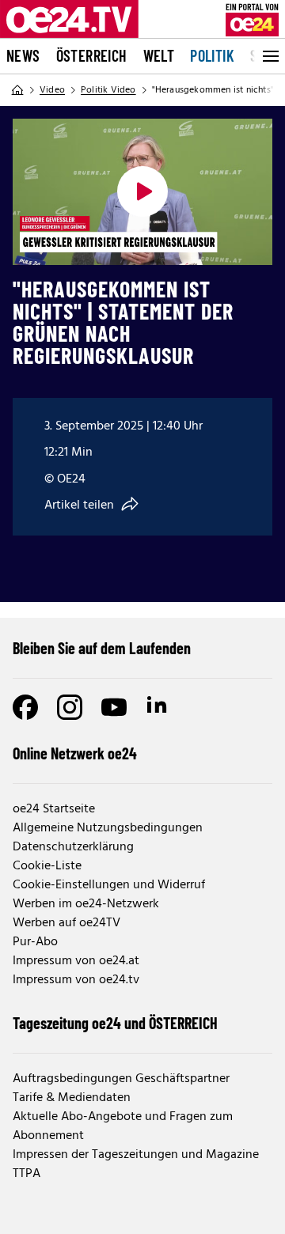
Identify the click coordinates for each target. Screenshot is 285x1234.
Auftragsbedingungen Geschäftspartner (121, 1079)
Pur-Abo (35, 942)
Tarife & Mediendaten (72, 1098)
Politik (212, 55)
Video (52, 90)
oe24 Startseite (54, 809)
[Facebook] (25, 707)
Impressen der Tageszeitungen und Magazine (136, 1155)
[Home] (17, 90)
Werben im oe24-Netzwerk (86, 904)
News (23, 55)
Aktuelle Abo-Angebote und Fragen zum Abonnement (123, 1126)
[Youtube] (114, 707)
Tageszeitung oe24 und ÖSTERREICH (115, 1022)
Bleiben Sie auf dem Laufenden (102, 647)
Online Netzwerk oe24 (75, 753)
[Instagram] (69, 707)
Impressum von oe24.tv (76, 980)
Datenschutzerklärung (73, 847)
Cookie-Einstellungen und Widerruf (109, 885)
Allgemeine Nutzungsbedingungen (108, 828)
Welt (159, 55)
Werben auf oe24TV (66, 923)
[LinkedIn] (158, 707)
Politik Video (108, 90)
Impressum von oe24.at (76, 961)
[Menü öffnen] (269, 56)
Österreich (91, 55)
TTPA (26, 1174)
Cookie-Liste (47, 866)
